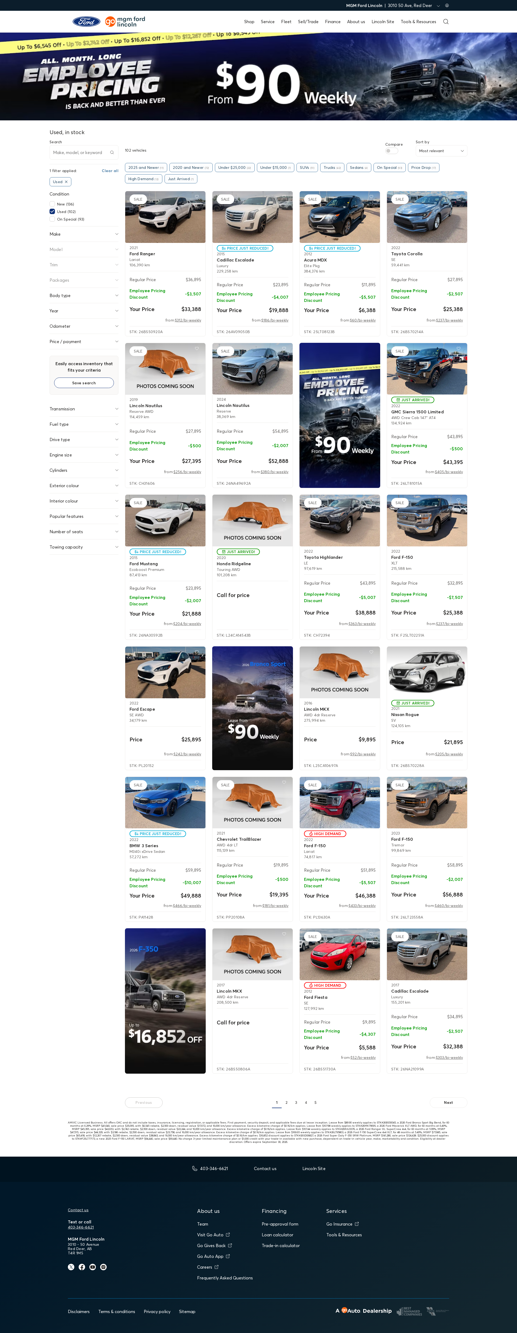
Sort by (422, 142)
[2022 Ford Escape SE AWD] (165, 672)
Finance (333, 21)
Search (56, 142)
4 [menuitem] (306, 1102)
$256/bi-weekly (187, 471)
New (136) (65, 204)
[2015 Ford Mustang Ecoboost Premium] (165, 520)
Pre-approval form (280, 1224)
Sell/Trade (308, 21)
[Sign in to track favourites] (198, 197)
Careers (204, 1267)
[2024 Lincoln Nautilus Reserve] (252, 369)
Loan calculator (277, 1234)
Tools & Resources (418, 21)
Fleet (286, 21)
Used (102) (66, 211)
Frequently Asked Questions (225, 1277)
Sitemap (187, 1311)
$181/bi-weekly (275, 905)
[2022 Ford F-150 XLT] (427, 520)
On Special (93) (70, 219)
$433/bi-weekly (362, 905)
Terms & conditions (116, 1311)
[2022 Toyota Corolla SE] (427, 217)
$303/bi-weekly (449, 1057)
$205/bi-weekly (449, 754)
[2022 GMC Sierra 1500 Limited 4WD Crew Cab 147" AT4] (427, 369)
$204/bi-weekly (187, 623)
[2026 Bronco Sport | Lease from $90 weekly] (252, 708)
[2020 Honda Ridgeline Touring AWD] (252, 520)
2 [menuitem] (286, 1102)
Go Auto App (210, 1256)
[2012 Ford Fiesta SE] (340, 954)
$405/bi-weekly (449, 471)
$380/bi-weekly (274, 471)
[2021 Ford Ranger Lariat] (165, 217)
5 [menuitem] (316, 1102)
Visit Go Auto (210, 1234)
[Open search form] (446, 21)
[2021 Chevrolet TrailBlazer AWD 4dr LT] (252, 803)
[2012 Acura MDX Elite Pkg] (340, 217)
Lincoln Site (383, 21)
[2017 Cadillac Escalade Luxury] (427, 954)
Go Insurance (339, 1224)
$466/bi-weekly (187, 905)
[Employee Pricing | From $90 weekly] (339, 415)
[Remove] (66, 181)
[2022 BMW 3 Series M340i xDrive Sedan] (165, 803)
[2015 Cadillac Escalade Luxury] (252, 217)
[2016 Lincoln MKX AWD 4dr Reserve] (340, 672)
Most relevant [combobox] (431, 150)
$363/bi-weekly (362, 623)
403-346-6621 (81, 1227)
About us (356, 21)
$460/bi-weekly (449, 905)
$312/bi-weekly (188, 320)
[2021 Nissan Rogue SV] (427, 672)
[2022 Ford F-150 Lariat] (340, 803)
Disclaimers (79, 1311)
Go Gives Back (211, 1245)
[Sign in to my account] (447, 5)
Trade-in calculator (281, 1245)
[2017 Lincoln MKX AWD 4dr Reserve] (252, 954)
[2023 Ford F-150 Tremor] (427, 803)
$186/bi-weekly (274, 320)
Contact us (78, 1210)
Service (268, 21)
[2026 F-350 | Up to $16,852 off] (165, 1001)
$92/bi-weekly (363, 754)
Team (202, 1224)
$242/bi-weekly (187, 754)
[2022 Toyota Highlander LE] (340, 520)
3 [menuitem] (296, 1102)
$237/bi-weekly (449, 320)
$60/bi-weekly (363, 320)
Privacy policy (157, 1311)
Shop (249, 21)
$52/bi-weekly (363, 1057)
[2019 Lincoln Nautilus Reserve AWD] (165, 369)
